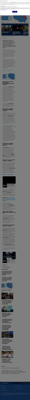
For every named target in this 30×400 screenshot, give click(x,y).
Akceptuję (15, 11)
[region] (15, 7)
